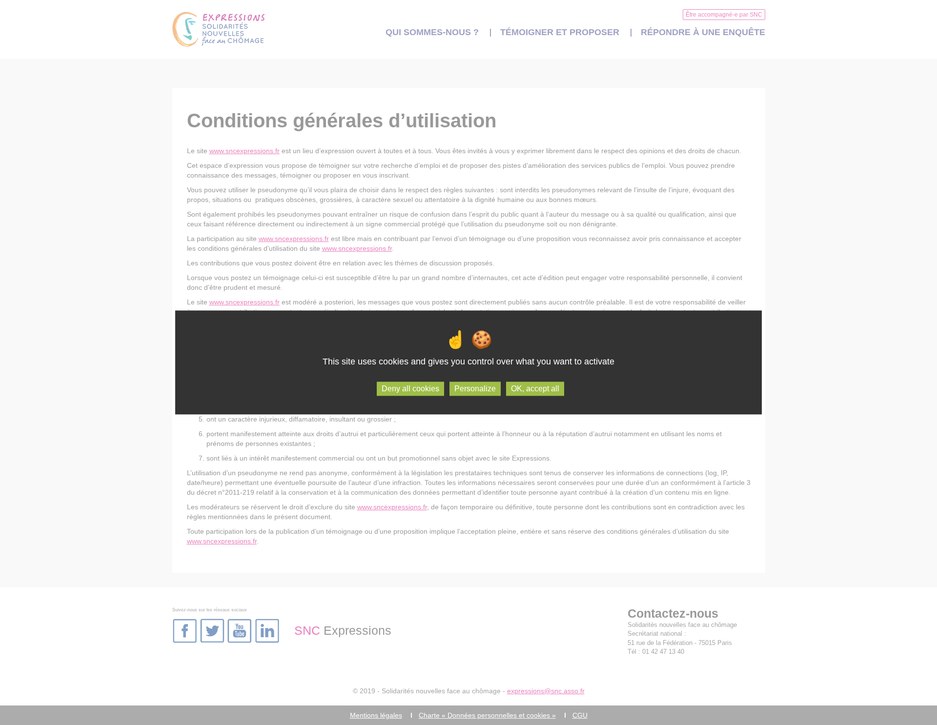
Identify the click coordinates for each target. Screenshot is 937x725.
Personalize (475, 388)
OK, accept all (535, 388)
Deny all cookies (410, 388)
